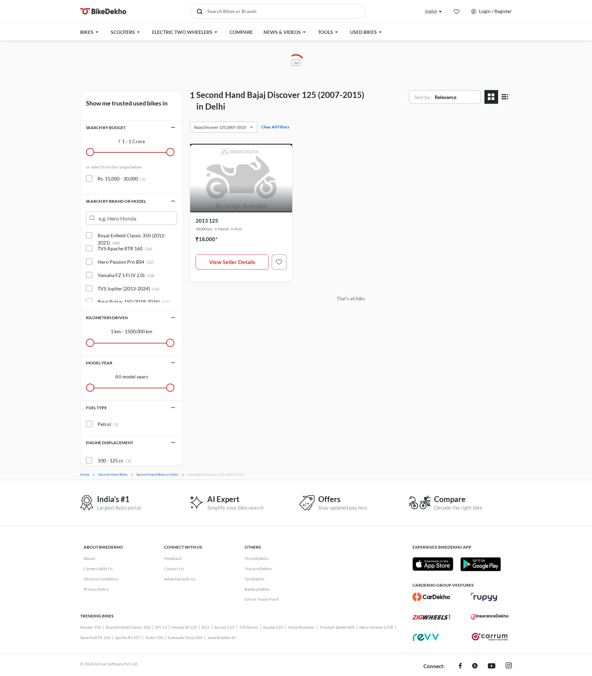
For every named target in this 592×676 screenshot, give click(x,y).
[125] (279, 262)
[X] (475, 666)
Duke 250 (154, 637)
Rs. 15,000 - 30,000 (122, 178)
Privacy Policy (96, 589)
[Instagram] (509, 666)
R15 (205, 627)
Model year (99, 362)
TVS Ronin (248, 627)
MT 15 (161, 627)
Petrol (108, 424)
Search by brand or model (116, 201)
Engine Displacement (109, 442)
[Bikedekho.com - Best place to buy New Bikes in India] (103, 11)
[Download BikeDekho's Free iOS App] (432, 564)
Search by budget (106, 127)
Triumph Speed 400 (337, 627)
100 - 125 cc (114, 460)
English (431, 11)
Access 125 (224, 627)
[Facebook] (460, 666)
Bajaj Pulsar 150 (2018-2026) (134, 301)
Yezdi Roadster (301, 627)
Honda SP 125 (184, 627)
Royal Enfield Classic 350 (128, 627)
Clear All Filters (275, 126)
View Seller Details (232, 262)
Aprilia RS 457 (127, 637)
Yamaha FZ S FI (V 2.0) (126, 275)
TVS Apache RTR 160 (125, 248)
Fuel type (96, 407)
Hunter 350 (90, 627)
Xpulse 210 (273, 627)
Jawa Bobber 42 (221, 637)
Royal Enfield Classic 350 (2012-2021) (132, 236)
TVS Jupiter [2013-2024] (129, 288)
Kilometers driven (107, 317)
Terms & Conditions (101, 578)
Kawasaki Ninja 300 (185, 637)
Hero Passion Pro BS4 (126, 262)
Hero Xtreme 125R (376, 627)
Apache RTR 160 (95, 637)
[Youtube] (491, 666)
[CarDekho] (431, 596)
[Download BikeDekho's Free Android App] (480, 564)
